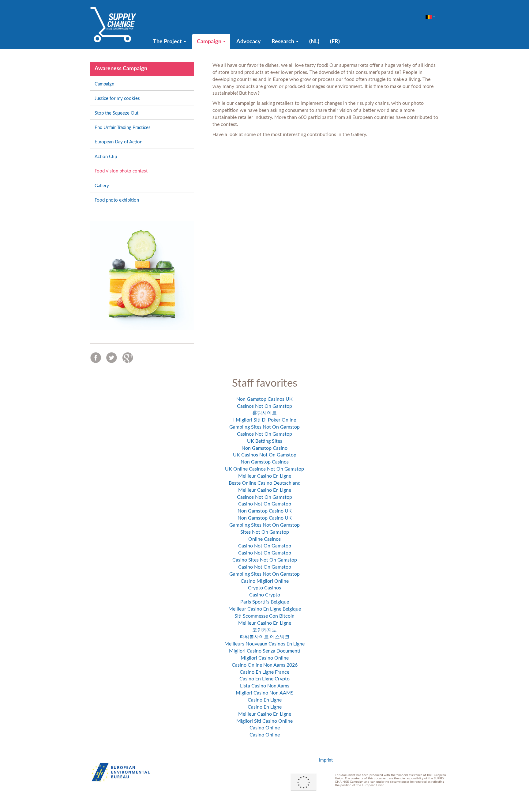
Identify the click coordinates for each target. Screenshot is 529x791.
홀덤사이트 (264, 413)
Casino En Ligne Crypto (264, 678)
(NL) (314, 41)
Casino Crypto (264, 594)
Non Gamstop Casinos (265, 462)
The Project (168, 41)
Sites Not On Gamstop (264, 532)
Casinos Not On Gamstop (264, 406)
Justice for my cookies (117, 98)
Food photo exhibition (117, 200)
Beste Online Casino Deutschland (265, 483)
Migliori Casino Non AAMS (265, 693)
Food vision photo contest (121, 171)
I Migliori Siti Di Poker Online (264, 420)
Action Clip (106, 156)
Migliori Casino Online (265, 658)
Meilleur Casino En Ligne (264, 476)
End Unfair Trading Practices (123, 127)
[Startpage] (113, 24)
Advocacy (248, 41)
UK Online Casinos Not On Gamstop (264, 469)
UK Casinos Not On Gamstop (264, 454)
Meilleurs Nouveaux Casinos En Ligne (264, 644)
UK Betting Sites (264, 441)
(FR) (335, 41)
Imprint (326, 760)
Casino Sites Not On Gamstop (264, 560)
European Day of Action (118, 142)
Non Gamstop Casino (264, 448)
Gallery (102, 186)
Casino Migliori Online (265, 581)
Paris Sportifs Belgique (264, 602)
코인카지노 (264, 630)
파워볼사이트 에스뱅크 (264, 636)
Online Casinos (264, 539)
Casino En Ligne (265, 700)
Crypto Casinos (264, 587)
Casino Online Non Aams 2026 (265, 665)
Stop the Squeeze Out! (117, 113)
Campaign (210, 41)
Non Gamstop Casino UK (265, 511)
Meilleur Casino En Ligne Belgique (264, 609)
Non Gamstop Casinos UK (264, 399)
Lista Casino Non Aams (264, 685)
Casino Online (264, 727)
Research (283, 41)
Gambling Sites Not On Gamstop (264, 427)
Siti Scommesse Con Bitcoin (264, 616)
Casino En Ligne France (264, 672)
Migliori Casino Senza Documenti (264, 651)
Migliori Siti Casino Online (264, 721)
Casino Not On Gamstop (264, 503)
